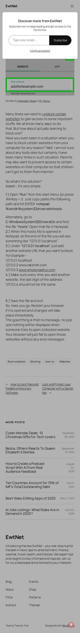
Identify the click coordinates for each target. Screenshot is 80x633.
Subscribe (60, 40)
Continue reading (40, 51)
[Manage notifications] (71, 625)
